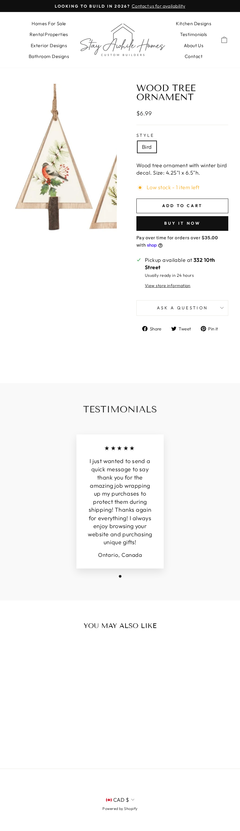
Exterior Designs (49, 45)
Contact (194, 56)
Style (145, 135)
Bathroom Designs (49, 56)
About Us (194, 45)
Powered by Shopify (119, 808)
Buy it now (182, 223)
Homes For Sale (49, 23)
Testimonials (193, 34)
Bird (147, 147)
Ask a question (182, 307)
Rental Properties (49, 34)
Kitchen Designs (193, 23)
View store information (168, 285)
